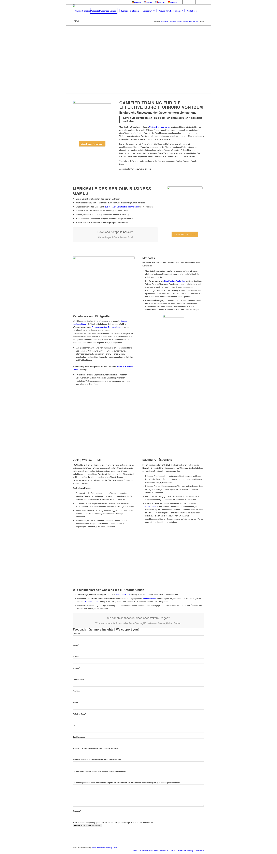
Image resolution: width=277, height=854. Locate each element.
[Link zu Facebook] (180, 2)
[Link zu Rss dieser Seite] (197, 2)
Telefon (76, 668)
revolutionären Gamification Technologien (121, 206)
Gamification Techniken (174, 281)
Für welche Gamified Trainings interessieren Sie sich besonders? (99, 771)
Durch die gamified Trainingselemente (107, 327)
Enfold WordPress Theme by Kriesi (104, 847)
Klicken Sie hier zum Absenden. (87, 826)
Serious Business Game (159, 126)
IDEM (76, 21)
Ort (75, 725)
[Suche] (201, 10)
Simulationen (150, 506)
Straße (76, 702)
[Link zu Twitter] (185, 2)
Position (76, 691)
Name (76, 645)
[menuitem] (136, 2)
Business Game (123, 594)
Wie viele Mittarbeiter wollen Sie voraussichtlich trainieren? (97, 760)
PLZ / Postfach (79, 714)
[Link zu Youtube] (189, 2)
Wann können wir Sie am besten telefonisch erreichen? (95, 748)
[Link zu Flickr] (193, 2)
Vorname (77, 634)
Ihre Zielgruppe (79, 737)
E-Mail (76, 656)
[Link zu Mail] (202, 2)
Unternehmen (79, 679)
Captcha (77, 811)
